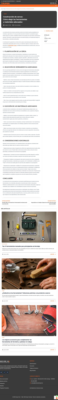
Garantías (2, 385)
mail (56, 398)
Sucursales (32, 365)
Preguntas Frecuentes (4, 388)
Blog (4, 8)
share (4, 372)
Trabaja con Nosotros (34, 368)
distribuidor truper (12, 45)
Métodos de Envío (3, 381)
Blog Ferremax (33, 370)
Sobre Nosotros (33, 363)
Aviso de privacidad (4, 378)
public (1, 372)
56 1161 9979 (34, 381)
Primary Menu (29, 5)
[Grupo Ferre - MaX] (5, 3)
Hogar (5, 13)
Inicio (2, 8)
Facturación (2, 383)
